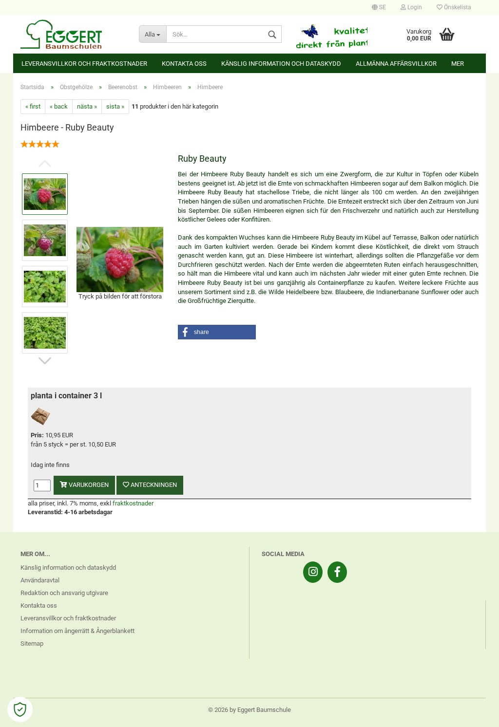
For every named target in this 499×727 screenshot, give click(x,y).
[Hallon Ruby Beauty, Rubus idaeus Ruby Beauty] (120, 258)
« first (32, 106)
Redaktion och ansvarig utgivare (64, 593)
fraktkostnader (133, 503)
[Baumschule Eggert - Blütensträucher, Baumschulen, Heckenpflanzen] (72, 34)
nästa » (87, 106)
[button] (217, 332)
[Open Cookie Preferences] (20, 709)
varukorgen (88, 484)
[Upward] (472, 712)
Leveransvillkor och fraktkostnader (84, 63)
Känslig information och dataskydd (281, 63)
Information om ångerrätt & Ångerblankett (77, 630)
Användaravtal (39, 580)
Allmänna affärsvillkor (396, 63)
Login (414, 7)
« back (59, 106)
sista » (115, 106)
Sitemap (31, 643)
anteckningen (153, 484)
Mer (457, 63)
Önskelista (456, 7)
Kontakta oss (184, 63)
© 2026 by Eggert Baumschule (249, 709)
